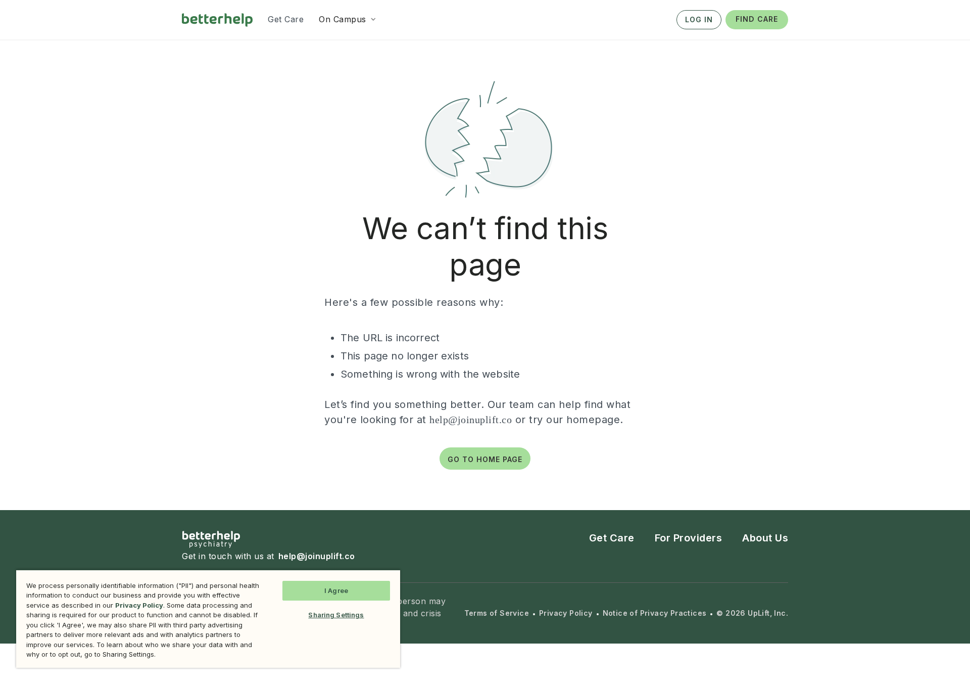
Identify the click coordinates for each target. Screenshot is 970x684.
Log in (699, 19)
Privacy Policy (566, 613)
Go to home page (485, 459)
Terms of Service (496, 613)
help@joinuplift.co (470, 419)
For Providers (688, 538)
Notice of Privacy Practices (655, 613)
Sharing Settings (336, 615)
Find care (757, 19)
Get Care (612, 538)
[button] (348, 19)
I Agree (336, 590)
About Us (765, 538)
